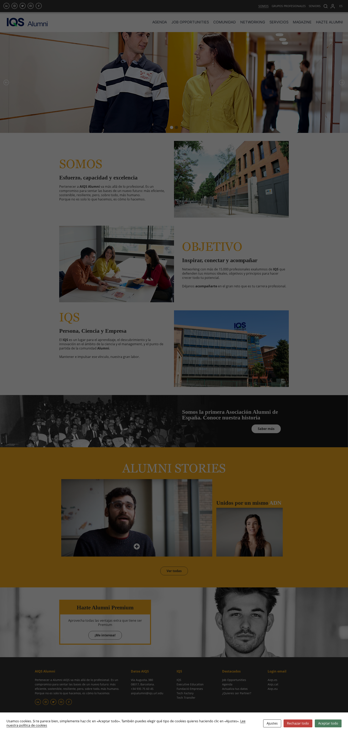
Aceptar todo (328, 723)
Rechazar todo (298, 723)
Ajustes (272, 723)
